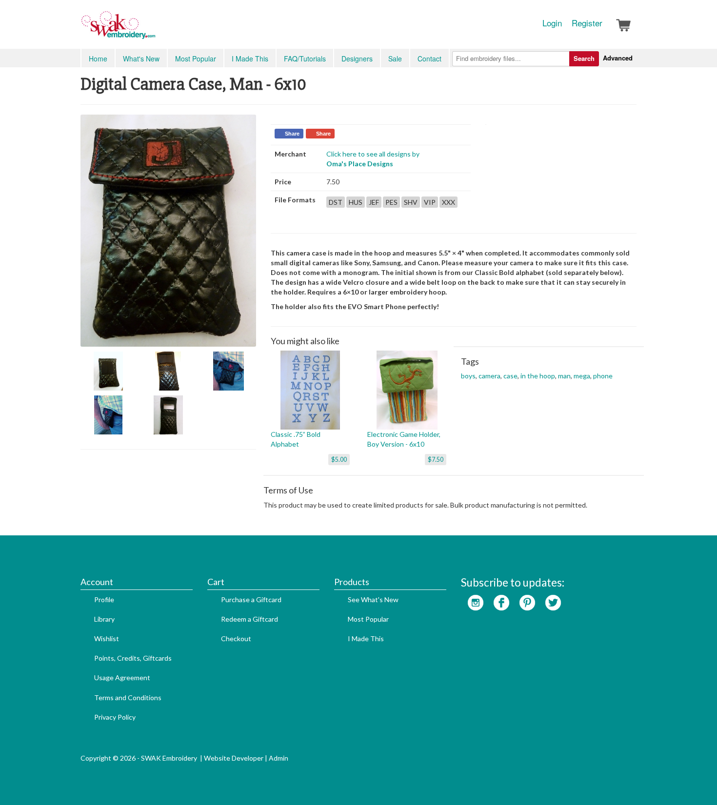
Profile (104, 599)
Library (104, 619)
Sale (395, 58)
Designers (357, 58)
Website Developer (233, 758)
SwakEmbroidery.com (153, 29)
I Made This (250, 58)
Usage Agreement (122, 677)
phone (603, 376)
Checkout (236, 638)
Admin (278, 758)
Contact (429, 58)
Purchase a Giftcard (251, 599)
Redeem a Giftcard (249, 619)
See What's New (373, 599)
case (510, 376)
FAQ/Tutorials (305, 58)
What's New (141, 58)
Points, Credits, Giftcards (133, 658)
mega (582, 376)
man (564, 376)
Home (98, 58)
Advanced (618, 57)
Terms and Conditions (127, 697)
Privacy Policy (115, 717)
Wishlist (106, 638)
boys (468, 376)
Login (552, 23)
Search (584, 58)
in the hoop (537, 376)
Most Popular (195, 58)
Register (587, 23)
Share (292, 134)
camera (489, 376)
